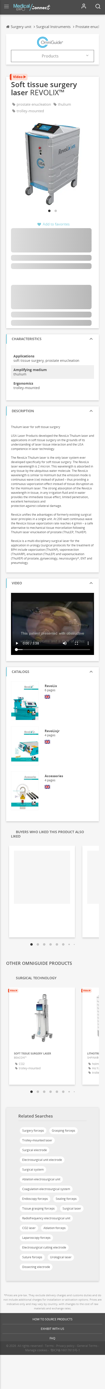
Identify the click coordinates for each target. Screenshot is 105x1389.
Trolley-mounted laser (37, 1140)
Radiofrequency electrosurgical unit (46, 1218)
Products (50, 56)
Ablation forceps (54, 1228)
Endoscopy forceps (35, 1199)
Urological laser (61, 1257)
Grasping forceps (63, 1130)
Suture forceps (32, 1257)
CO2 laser (29, 1228)
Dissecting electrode (36, 1267)
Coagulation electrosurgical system (46, 1189)
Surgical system (33, 1169)
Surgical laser (72, 1208)
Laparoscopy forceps (36, 1238)
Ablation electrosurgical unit (41, 1179)
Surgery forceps (33, 1130)
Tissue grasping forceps (38, 1208)
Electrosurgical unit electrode (42, 1160)
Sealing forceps (66, 1199)
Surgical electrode (34, 1150)
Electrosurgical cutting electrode (44, 1247)
